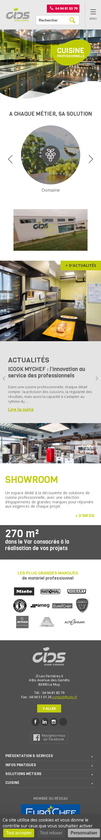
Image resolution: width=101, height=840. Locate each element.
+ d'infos (85, 515)
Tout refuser (51, 833)
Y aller (49, 708)
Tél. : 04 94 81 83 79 (49, 692)
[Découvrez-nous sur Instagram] (54, 722)
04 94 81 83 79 (66, 8)
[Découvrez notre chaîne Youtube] (63, 722)
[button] (10, 159)
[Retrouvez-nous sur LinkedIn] (45, 722)
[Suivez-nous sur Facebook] (36, 722)
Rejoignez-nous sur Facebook (53, 737)
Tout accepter (19, 833)
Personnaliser (84, 833)
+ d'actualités (80, 265)
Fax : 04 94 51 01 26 (36, 696)
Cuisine (12, 782)
